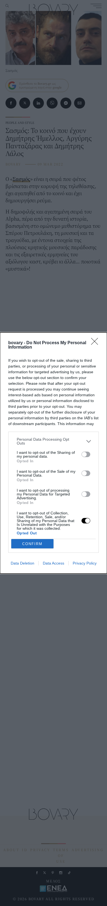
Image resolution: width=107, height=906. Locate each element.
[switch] (85, 454)
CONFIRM (32, 544)
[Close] (96, 343)
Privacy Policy (85, 563)
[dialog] (53, 453)
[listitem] (53, 441)
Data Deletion (22, 563)
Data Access (53, 563)
